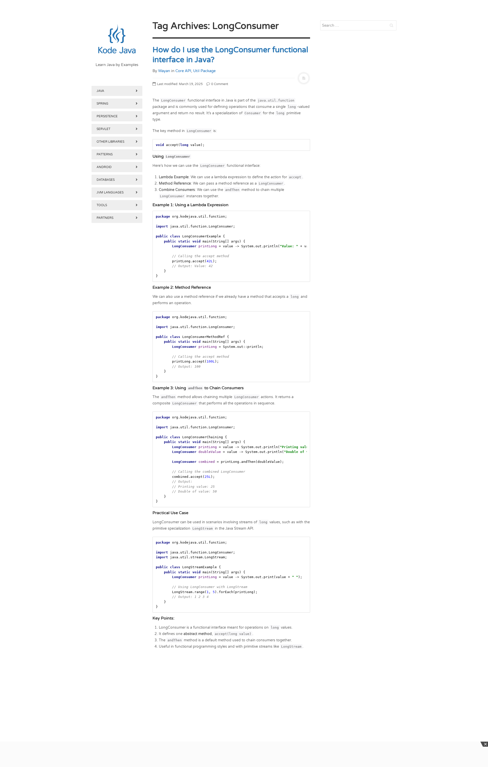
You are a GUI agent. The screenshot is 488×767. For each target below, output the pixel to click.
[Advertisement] (117, 487)
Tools (102, 205)
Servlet (103, 129)
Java (100, 91)
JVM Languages (110, 192)
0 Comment (219, 84)
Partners (105, 218)
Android (104, 167)
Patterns (105, 154)
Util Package (204, 71)
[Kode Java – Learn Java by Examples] (117, 39)
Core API (183, 71)
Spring (102, 103)
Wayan (164, 71)
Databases (106, 180)
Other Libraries (110, 141)
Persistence (107, 116)
